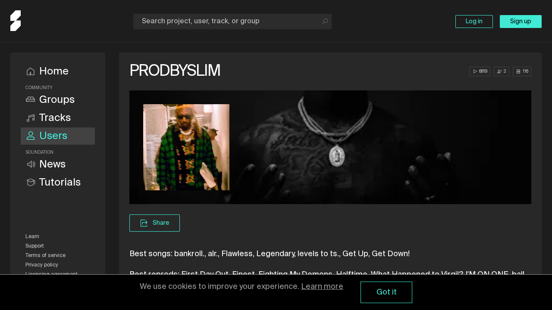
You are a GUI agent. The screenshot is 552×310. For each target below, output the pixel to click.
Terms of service (45, 255)
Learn (32, 236)
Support (34, 246)
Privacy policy (41, 265)
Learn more (322, 287)
